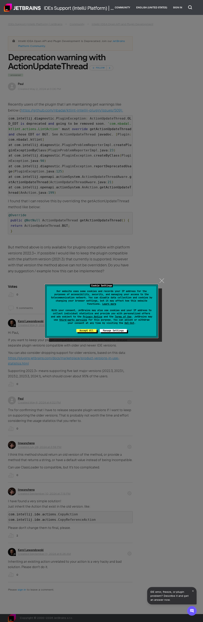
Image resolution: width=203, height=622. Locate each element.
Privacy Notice (92, 316)
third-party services (73, 319)
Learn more (109, 304)
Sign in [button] (177, 7)
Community (122, 7)
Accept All (86, 330)
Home (22, 8)
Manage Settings (113, 330)
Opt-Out (129, 323)
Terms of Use (123, 316)
